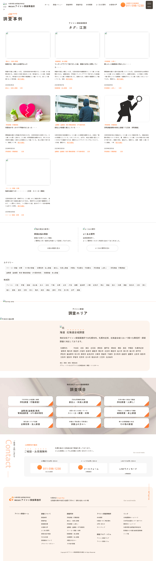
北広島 (35, 285)
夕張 (70, 285)
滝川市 (132, 351)
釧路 (78, 290)
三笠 (16, 285)
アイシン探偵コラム (103, 541)
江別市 (63, 357)
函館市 (124, 354)
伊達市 (75, 357)
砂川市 (77, 354)
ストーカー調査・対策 (12, 215)
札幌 (119, 285)
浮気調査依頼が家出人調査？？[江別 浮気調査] (121, 127)
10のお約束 (44, 537)
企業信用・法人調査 (44, 268)
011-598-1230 (135, 5)
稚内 (36, 290)
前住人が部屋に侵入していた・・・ (67, 127)
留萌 (13, 290)
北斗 (41, 285)
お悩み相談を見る (53, 248)
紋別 (42, 290)
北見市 (107, 351)
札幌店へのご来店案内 (103, 521)
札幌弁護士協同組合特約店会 (132, 527)
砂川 (31, 290)
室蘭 (76, 285)
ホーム (47, 4)
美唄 (54, 290)
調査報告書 (44, 524)
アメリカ (9, 285)
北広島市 (109, 357)
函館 (28, 285)
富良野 (82, 285)
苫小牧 (66, 290)
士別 (64, 285)
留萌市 (63, 351)
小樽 (89, 285)
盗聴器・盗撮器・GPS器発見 (75, 527)
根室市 (75, 351)
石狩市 (81, 357)
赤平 (72, 290)
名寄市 (88, 351)
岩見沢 (95, 285)
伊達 (22, 285)
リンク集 (126, 534)
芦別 (59, 290)
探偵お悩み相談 (41, 233)
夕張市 (82, 351)
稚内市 (69, 351)
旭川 (113, 285)
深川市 (125, 351)
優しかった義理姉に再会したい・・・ (117, 64)
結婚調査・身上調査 (61, 88)
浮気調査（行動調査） (12, 151)
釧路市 (94, 351)
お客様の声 (113, 4)
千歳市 (109, 354)
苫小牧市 (117, 354)
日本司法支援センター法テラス (132, 521)
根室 (125, 285)
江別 (21, 88)
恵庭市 (103, 354)
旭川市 (119, 351)
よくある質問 (101, 4)
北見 (47, 285)
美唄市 (83, 354)
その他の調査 (29, 268)
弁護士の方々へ (71, 540)
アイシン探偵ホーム (22, 513)
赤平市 (138, 351)
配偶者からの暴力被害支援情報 (132, 530)
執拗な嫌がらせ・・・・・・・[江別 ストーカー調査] (24, 191)
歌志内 (131, 285)
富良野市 (70, 354)
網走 (48, 290)
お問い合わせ (101, 524)
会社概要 (89, 4)
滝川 (8, 290)
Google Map (60, 498)
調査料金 (79, 4)
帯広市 (100, 351)
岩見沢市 (90, 354)
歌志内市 (95, 357)
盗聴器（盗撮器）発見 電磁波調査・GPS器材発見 (70, 151)
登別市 (69, 357)
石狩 (25, 290)
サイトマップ (101, 527)
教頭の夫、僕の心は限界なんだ (16, 64)
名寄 (58, 285)
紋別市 (142, 354)
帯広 (102, 285)
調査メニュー (58, 4)
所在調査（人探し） (110, 88)
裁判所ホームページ (129, 524)
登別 (19, 290)
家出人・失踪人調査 (11, 88)
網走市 (113, 351)
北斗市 (87, 357)
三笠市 (102, 357)
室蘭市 (130, 354)
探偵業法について (46, 540)
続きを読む (21, 79)
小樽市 (97, 354)
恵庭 (107, 285)
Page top (149, 496)
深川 (144, 285)
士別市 (136, 354)
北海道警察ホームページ (130, 517)
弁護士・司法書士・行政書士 (81, 268)
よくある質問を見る (102, 248)
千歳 (52, 285)
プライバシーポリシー (47, 544)
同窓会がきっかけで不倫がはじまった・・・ (21, 127)
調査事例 (69, 4)
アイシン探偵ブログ (103, 538)
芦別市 (63, 354)
